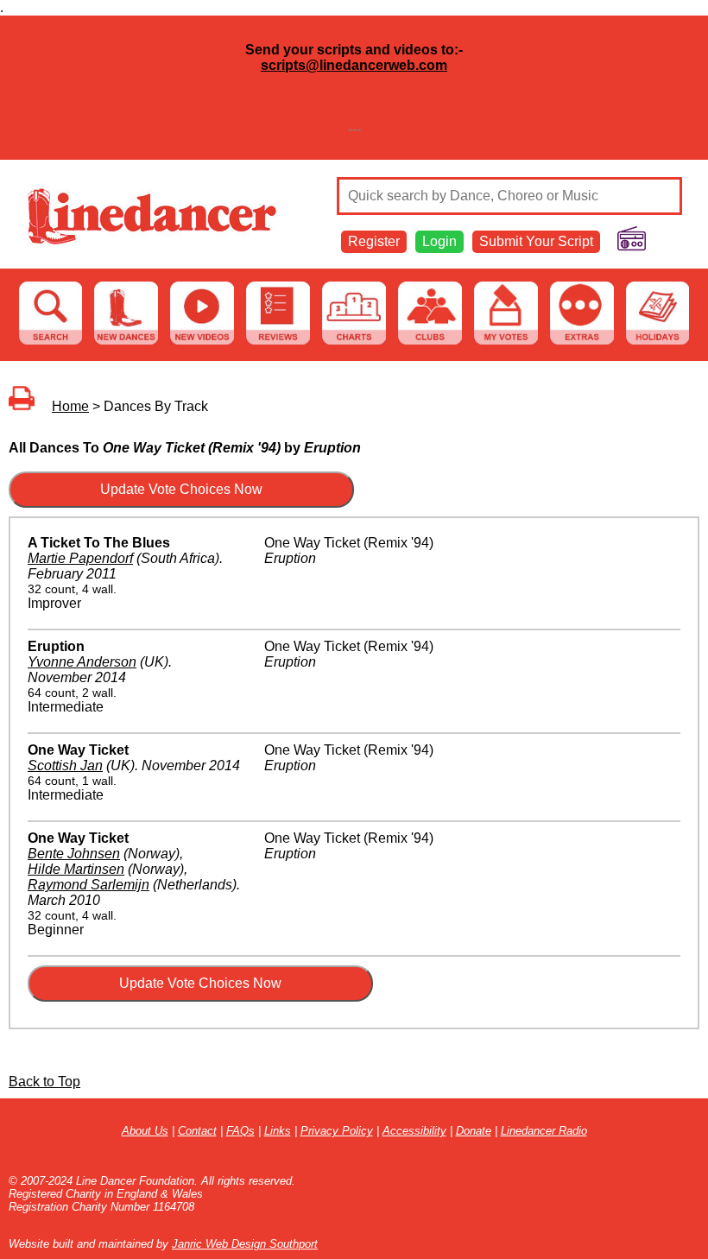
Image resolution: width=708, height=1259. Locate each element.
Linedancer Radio (544, 1130)
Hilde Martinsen (76, 869)
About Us (145, 1130)
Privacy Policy (336, 1130)
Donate (473, 1130)
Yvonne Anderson (82, 662)
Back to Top (44, 1081)
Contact (197, 1130)
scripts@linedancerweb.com (354, 65)
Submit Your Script (536, 241)
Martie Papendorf (80, 558)
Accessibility (414, 1130)
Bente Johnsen (74, 853)
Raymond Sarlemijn (88, 884)
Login (439, 241)
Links (277, 1130)
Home (70, 406)
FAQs (240, 1130)
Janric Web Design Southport (245, 1243)
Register (374, 241)
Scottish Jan (65, 765)
